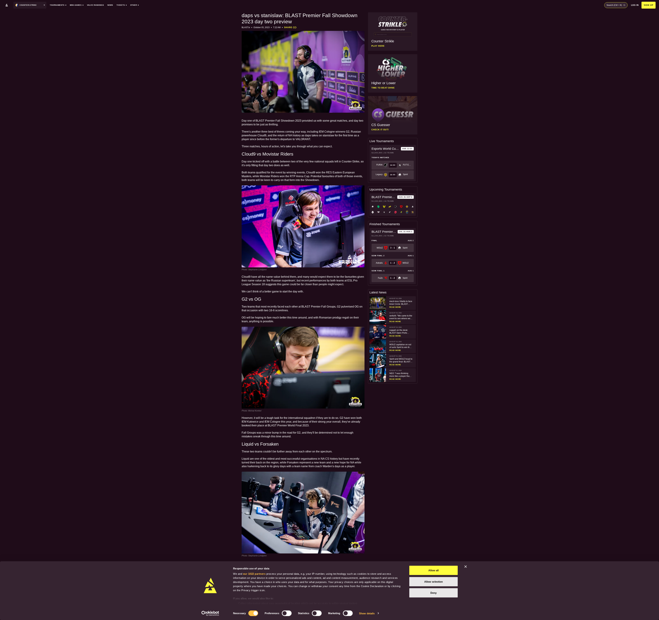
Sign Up (648, 5)
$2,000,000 (377, 153)
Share (288, 27)
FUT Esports (407, 165)
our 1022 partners (254, 573)
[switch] (287, 613)
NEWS (110, 5)
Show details (367, 613)
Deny (433, 592)
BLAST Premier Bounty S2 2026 (384, 231)
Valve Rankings (95, 5)
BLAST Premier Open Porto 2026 (384, 197)
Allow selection (433, 581)
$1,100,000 (377, 201)
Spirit (405, 174)
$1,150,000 (377, 236)
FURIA (379, 165)
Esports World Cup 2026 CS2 (386, 148)
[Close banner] (465, 566)
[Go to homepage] (6, 5)
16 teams (389, 201)
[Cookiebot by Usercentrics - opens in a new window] (210, 613)
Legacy (379, 174)
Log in (635, 5)
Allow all (433, 570)
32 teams (389, 153)
